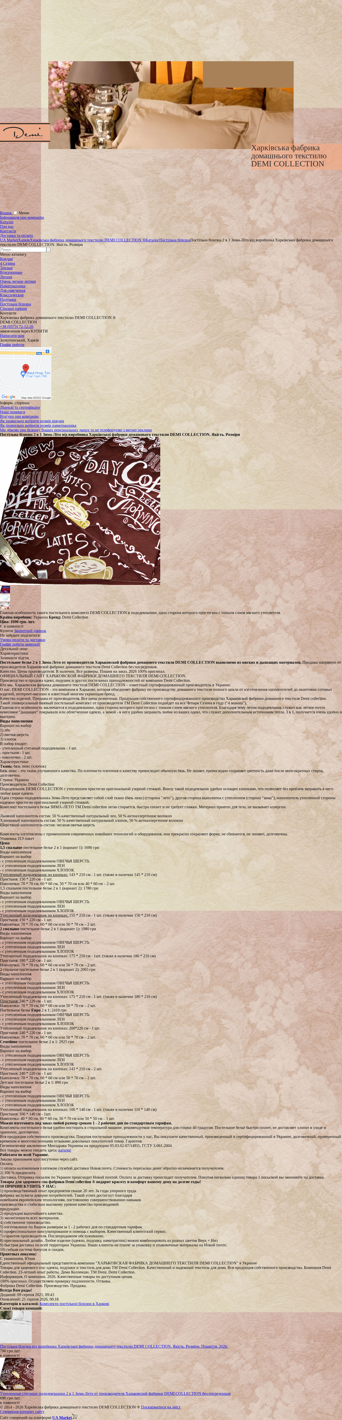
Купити (6, 631)
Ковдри (6, 259)
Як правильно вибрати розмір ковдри (32, 421)
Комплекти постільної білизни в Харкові (74, 1304)
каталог (64, 1150)
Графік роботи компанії (20, 644)
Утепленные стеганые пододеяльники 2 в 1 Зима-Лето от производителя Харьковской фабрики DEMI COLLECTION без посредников (115, 1393)
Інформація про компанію (22, 217)
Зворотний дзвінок (30, 631)
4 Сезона (7, 263)
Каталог (7, 222)
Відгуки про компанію (19, 416)
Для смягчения (12, 290)
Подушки (8, 299)
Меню (24, 213)
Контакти (8, 231)
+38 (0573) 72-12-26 (16, 326)
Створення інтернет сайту (22, 1411)
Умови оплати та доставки (22, 640)
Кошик (6, 213)
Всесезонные (11, 272)
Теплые (6, 268)
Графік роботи (12, 345)
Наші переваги (12, 412)
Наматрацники (13, 286)
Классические (12, 295)
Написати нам (12, 335)
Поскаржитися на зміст (161, 1407)
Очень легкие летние (18, 281)
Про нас (7, 226)
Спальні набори (13, 308)
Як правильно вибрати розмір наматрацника (38, 425)
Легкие (6, 277)
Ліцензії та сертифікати (20, 407)
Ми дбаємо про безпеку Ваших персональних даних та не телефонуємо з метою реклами (76, 430)
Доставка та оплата (16, 235)
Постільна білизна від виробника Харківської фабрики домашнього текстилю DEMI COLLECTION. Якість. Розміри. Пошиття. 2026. (114, 1346)
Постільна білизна (15, 304)
